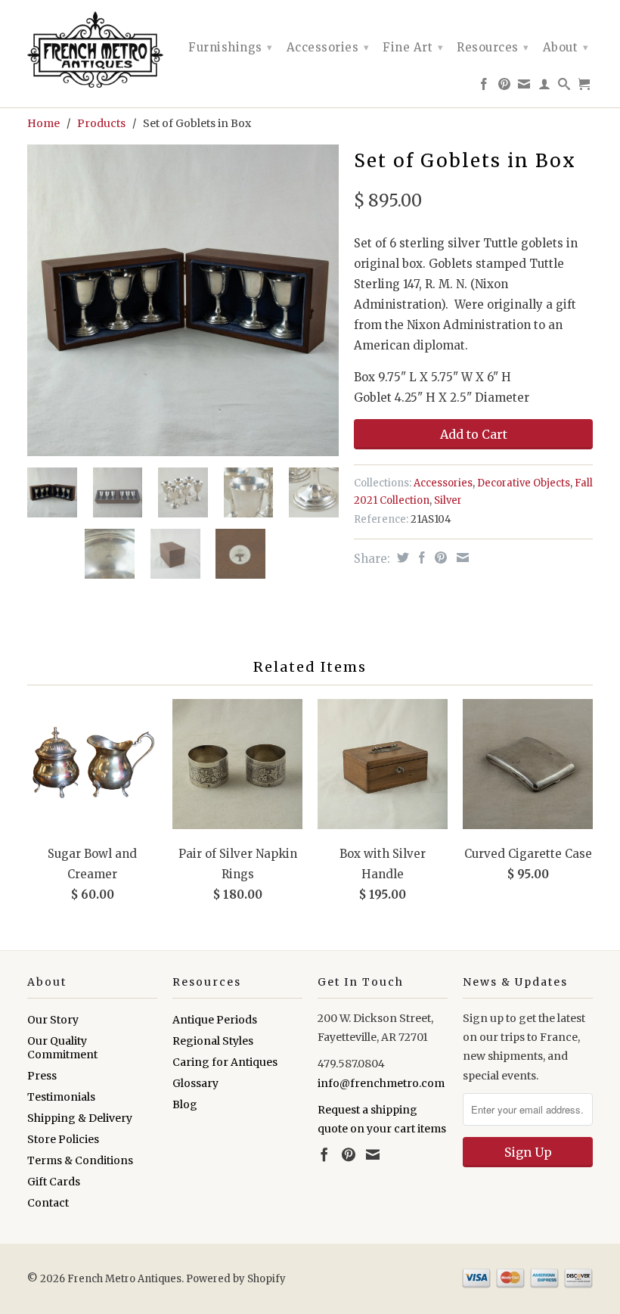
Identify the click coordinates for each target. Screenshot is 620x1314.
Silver (448, 500)
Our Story (53, 1020)
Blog (184, 1104)
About (566, 47)
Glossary (195, 1083)
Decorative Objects (523, 483)
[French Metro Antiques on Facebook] (484, 87)
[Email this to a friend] (461, 557)
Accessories (328, 47)
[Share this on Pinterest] (439, 557)
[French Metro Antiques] (92, 49)
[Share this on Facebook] (420, 557)
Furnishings (230, 47)
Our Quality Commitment (62, 1047)
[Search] (564, 87)
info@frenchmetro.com (381, 1083)
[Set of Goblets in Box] (183, 300)
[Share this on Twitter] (401, 557)
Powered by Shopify (236, 1278)
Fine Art (413, 47)
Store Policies (63, 1139)
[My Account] (544, 87)
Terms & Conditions (80, 1160)
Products (101, 123)
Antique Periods (214, 1020)
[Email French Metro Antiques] (524, 87)
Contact (48, 1203)
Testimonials (61, 1097)
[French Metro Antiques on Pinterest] (504, 87)
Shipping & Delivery (79, 1118)
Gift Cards (53, 1181)
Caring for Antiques (224, 1062)
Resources (493, 47)
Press (42, 1076)
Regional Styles (212, 1041)
